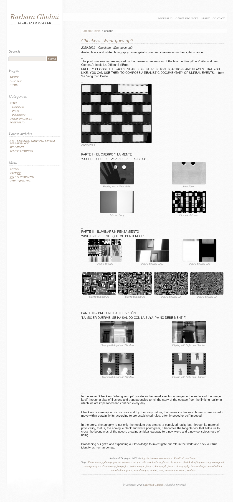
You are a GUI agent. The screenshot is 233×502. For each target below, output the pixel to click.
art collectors (125, 462)
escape (140, 466)
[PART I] (117, 183)
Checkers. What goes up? (107, 40)
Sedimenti (17, 147)
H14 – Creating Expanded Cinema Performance (32, 142)
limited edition (215, 466)
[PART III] (117, 342)
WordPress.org (20, 181)
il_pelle (145, 458)
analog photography (106, 462)
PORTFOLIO (164, 18)
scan (161, 470)
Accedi (14, 169)
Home (14, 85)
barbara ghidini (160, 462)
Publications (18, 114)
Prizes (15, 110)
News (13, 103)
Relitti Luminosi (21, 151)
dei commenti (22, 177)
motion (153, 470)
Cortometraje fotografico (115, 466)
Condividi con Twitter (185, 458)
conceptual (218, 462)
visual (182, 470)
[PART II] (105, 260)
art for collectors (142, 462)
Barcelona (175, 462)
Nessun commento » (161, 458)
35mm (91, 462)
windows (191, 470)
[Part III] (117, 374)
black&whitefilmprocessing (197, 462)
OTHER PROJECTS (186, 18)
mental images (141, 470)
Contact (219, 18)
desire (133, 466)
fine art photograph (156, 466)
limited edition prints (121, 470)
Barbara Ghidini (34, 16)
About (205, 18)
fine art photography (179, 466)
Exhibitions (18, 107)
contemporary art (92, 466)
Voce (15, 173)
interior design (198, 466)
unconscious (171, 470)
